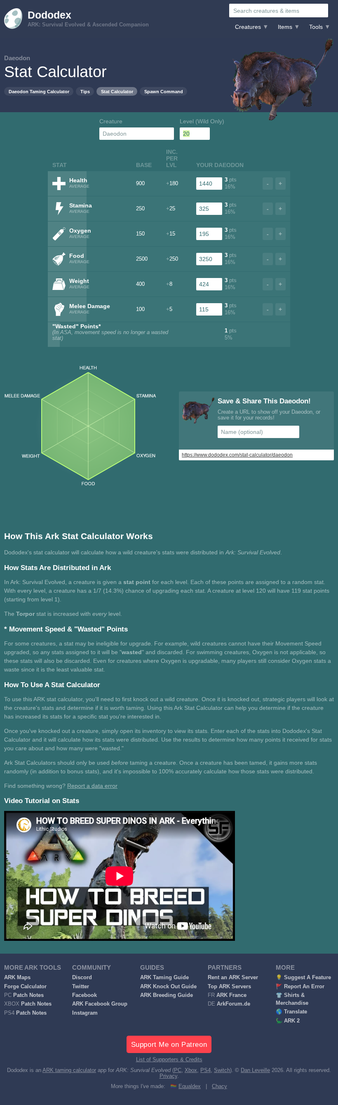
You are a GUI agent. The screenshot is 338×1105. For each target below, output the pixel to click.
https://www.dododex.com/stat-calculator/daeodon (237, 455)
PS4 (205, 1070)
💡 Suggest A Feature (303, 977)
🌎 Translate (291, 1012)
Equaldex (189, 1086)
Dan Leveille (255, 1070)
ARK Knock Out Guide (168, 987)
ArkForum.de (233, 1004)
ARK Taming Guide (164, 977)
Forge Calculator (25, 987)
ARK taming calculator (69, 1070)
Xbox (191, 1070)
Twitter (80, 987)
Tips (85, 91)
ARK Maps (17, 977)
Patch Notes (28, 995)
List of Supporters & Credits (169, 1060)
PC (177, 1070)
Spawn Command (163, 91)
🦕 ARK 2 (288, 1021)
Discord (82, 977)
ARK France (231, 995)
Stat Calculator (117, 91)
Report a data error (92, 785)
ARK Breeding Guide (166, 995)
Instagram (85, 1013)
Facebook (84, 995)
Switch (222, 1070)
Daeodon (17, 57)
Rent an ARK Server (233, 977)
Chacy (219, 1086)
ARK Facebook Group (99, 1004)
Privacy (168, 1076)
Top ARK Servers (229, 987)
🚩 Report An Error (300, 987)
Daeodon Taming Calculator (39, 91)
